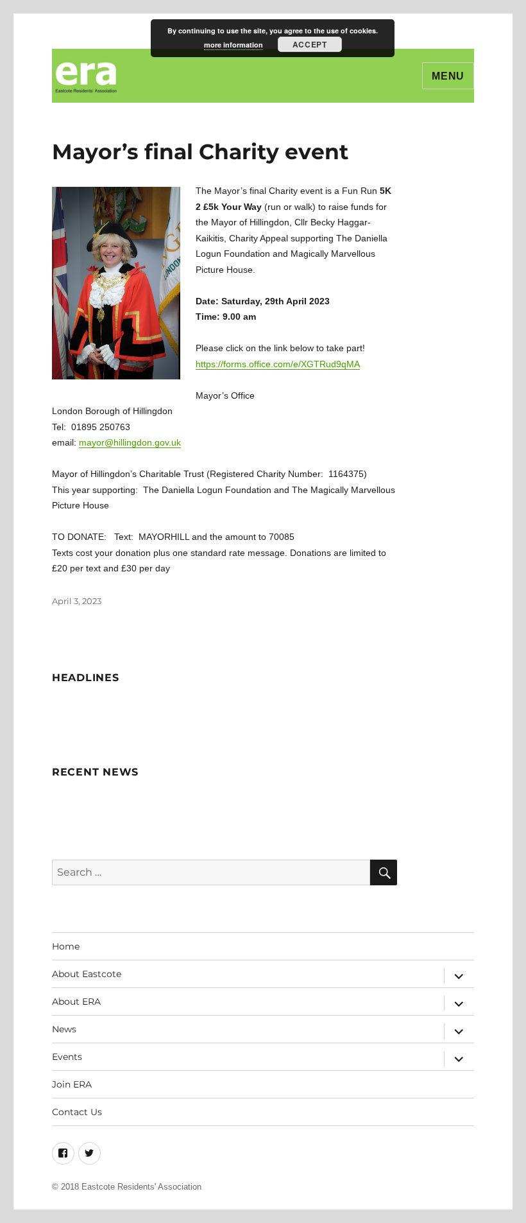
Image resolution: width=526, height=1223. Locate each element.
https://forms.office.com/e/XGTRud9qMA (278, 364)
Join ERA (72, 1084)
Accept (310, 44)
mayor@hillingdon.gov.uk (130, 442)
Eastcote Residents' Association (141, 1187)
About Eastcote (86, 974)
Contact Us (77, 1112)
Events (67, 1057)
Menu (448, 76)
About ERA (76, 1001)
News (64, 1029)
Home (66, 946)
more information (233, 44)
